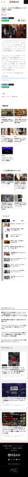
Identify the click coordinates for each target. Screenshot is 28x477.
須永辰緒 (4, 15)
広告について (8, 448)
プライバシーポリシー (18, 445)
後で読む (23, 20)
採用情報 (20, 448)
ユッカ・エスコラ (6, 13)
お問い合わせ (14, 450)
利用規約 (10, 445)
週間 (14, 220)
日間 (6, 220)
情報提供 (15, 448)
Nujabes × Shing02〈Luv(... (17, 223)
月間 (22, 220)
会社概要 (5, 445)
